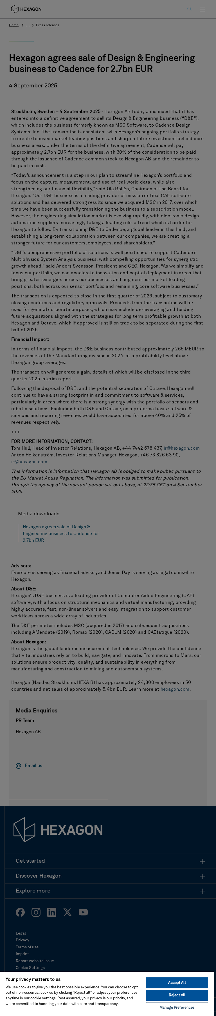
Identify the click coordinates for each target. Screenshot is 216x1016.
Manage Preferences (177, 1008)
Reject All (177, 995)
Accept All (177, 983)
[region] (107, 993)
